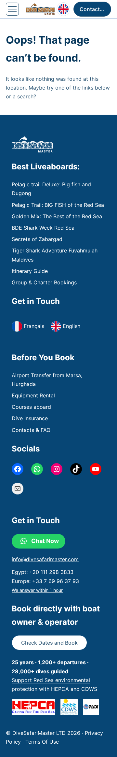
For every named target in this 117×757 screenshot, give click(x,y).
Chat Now (45, 540)
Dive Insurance (30, 418)
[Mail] (17, 488)
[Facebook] (17, 469)
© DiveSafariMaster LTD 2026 (44, 733)
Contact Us (94, 9)
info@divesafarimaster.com (45, 559)
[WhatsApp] (37, 469)
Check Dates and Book (49, 642)
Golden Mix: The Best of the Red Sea (57, 216)
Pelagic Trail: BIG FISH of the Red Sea (58, 205)
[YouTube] (95, 469)
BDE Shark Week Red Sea (43, 227)
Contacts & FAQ (31, 430)
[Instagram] (56, 469)
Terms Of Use (42, 741)
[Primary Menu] (12, 9)
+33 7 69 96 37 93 (55, 581)
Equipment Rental (33, 395)
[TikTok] (76, 469)
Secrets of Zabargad (37, 239)
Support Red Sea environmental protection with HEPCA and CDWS (54, 684)
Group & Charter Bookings (44, 282)
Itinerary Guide (30, 271)
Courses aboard (31, 407)
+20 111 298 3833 (51, 572)
